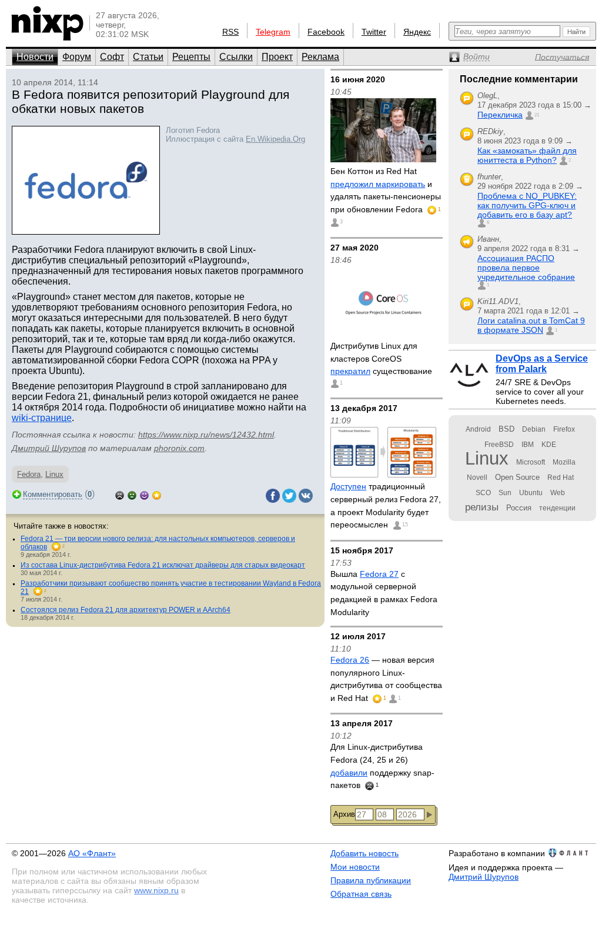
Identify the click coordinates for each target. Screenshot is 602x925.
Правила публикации (370, 880)
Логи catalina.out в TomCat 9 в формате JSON (531, 325)
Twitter (374, 31)
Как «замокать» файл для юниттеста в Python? (527, 155)
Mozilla (564, 462)
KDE (548, 444)
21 (536, 115)
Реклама (320, 57)
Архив (344, 814)
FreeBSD (499, 444)
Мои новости (355, 866)
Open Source (517, 477)
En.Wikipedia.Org (275, 139)
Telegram (273, 31)
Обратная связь (361, 894)
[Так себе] (132, 494)
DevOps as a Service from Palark (542, 363)
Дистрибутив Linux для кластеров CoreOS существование (381, 358)
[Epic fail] (119, 494)
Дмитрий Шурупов (49, 448)
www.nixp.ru (156, 890)
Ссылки (236, 57)
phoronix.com (179, 448)
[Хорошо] (144, 494)
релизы (482, 507)
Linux (54, 474)
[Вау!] (156, 494)
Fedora (29, 474)
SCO (483, 492)
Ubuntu (531, 492)
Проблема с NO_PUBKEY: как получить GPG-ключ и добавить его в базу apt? (527, 205)
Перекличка (500, 114)
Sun (505, 492)
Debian (534, 429)
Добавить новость (364, 853)
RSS (230, 31)
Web (557, 492)
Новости (34, 57)
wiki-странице (42, 418)
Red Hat (560, 477)
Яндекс (417, 31)
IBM (527, 444)
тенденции (557, 508)
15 (405, 524)
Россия (518, 507)
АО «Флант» (92, 853)
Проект (277, 57)
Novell (477, 477)
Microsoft (530, 462)
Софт (112, 57)
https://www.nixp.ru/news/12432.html (206, 434)
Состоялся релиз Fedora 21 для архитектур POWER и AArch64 (125, 610)
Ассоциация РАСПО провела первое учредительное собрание (526, 267)
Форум (76, 57)
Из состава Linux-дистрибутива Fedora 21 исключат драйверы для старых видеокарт (163, 565)
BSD (506, 429)
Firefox (564, 429)
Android (478, 429)
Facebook (326, 31)
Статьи (148, 57)
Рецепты (191, 57)
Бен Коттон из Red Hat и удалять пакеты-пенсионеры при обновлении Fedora (385, 190)
